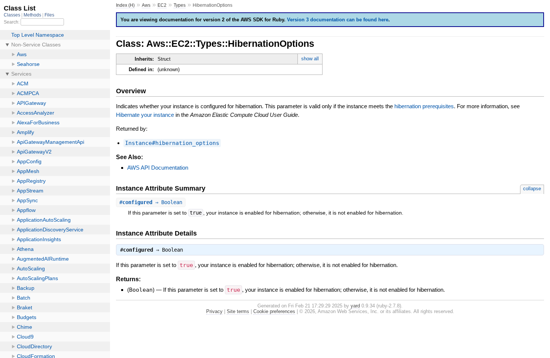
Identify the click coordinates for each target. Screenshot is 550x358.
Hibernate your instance (145, 115)
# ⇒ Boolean (150, 202)
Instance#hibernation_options (172, 143)
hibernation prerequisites (424, 106)
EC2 (162, 5)
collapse (532, 188)
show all (310, 58)
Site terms (238, 311)
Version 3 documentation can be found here (337, 19)
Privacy (214, 311)
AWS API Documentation (157, 167)
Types (180, 5)
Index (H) (125, 5)
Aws (146, 5)
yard (355, 306)
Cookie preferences (274, 311)
